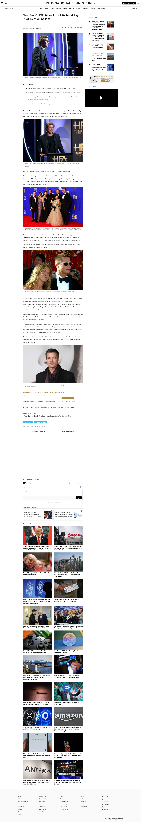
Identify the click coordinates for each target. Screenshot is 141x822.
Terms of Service (61, 401)
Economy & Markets (61, 8)
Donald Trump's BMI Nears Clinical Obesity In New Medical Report (98, 46)
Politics (52, 8)
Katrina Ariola (28, 26)
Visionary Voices (43, 796)
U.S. (41, 8)
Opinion (93, 8)
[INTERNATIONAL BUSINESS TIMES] (70, 3)
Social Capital (42, 799)
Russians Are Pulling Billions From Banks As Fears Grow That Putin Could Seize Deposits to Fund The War (68, 548)
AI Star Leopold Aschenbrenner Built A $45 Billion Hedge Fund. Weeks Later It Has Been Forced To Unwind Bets (37, 601)
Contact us (62, 799)
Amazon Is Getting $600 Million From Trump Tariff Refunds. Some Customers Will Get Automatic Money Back (67, 729)
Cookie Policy (63, 806)
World (46, 8)
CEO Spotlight (42, 809)
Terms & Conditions (64, 801)
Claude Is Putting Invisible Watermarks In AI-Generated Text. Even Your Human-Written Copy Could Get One (36, 782)
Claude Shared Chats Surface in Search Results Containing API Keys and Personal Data (36, 755)
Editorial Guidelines (68, 431)
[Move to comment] (81, 27)
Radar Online (34, 320)
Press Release (42, 806)
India (82, 799)
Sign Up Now (105, 80)
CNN (56, 179)
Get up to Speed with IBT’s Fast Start (104, 76)
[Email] (78, 27)
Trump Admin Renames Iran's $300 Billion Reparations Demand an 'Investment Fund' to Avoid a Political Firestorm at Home (37, 548)
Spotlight (41, 804)
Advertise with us (64, 809)
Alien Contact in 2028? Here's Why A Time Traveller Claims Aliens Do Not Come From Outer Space (67, 574)
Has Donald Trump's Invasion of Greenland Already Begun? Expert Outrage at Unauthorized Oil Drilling (36, 677)
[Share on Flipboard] (71, 27)
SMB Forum (42, 801)
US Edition (134, 8)
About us (62, 796)
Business (71, 8)
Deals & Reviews (102, 8)
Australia (83, 796)
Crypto (78, 8)
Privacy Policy (71, 401)
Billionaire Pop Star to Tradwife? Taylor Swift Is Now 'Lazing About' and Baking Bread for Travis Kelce (68, 755)
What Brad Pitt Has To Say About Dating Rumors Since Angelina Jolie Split (47, 416)
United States (84, 806)
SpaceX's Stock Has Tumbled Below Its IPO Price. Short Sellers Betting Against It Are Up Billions (68, 782)
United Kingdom (84, 804)
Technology (85, 8)
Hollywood (50, 179)
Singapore (83, 801)
